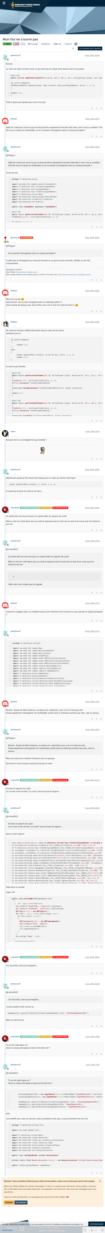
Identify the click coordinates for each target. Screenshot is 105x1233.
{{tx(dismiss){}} (96, 1224)
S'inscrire (9, 1202)
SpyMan (14, 322)
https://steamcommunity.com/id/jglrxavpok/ (74, 274)
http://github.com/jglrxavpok (26, 272)
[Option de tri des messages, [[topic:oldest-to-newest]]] (73, 48)
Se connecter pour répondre (90, 48)
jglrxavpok (15, 237)
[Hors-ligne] (6, 57)
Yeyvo (13, 431)
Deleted (14, 119)
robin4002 (15, 508)
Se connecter (21, 1202)
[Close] (100, 1181)
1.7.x (17, 44)
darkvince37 (16, 55)
